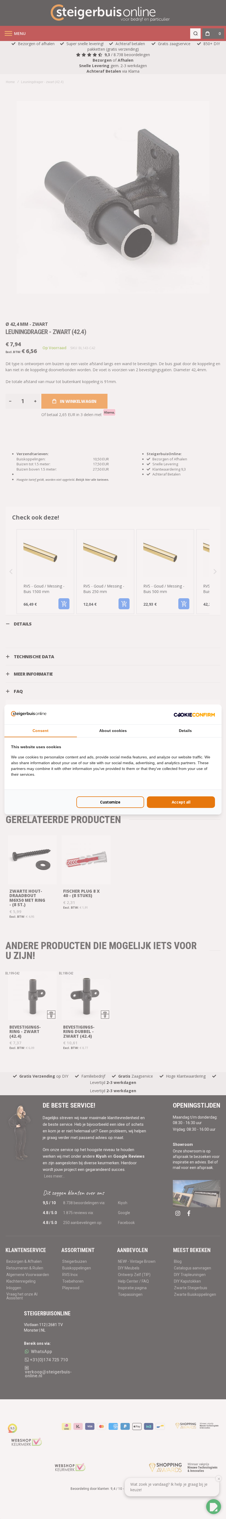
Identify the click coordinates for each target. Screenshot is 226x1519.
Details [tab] (185, 730)
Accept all (181, 802)
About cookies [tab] (113, 730)
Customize (110, 802)
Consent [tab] (41, 730)
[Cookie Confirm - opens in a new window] (194, 714)
